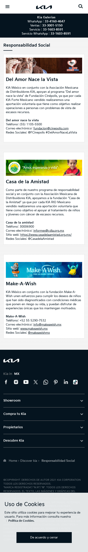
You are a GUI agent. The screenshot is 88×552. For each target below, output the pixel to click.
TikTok (75, 382)
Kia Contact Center (46, 382)
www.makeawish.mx (34, 329)
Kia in (11, 374)
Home (13, 461)
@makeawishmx (39, 333)
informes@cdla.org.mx (48, 231)
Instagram (16, 382)
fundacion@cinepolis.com (51, 128)
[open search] (80, 6)
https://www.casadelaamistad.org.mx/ (46, 235)
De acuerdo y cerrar (44, 537)
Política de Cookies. (21, 521)
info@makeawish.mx (47, 324)
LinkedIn (65, 382)
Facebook (6, 382)
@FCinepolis (36, 132)
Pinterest (55, 382)
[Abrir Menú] (7, 6)
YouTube (26, 382)
